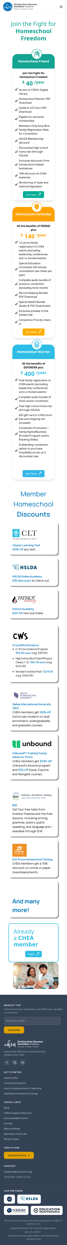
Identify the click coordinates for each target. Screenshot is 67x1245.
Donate (8, 1123)
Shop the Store (17, 1155)
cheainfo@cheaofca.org (18, 1171)
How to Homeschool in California (22, 1088)
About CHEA (11, 1078)
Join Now (31, 194)
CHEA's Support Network (18, 1113)
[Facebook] (7, 1062)
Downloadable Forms (16, 1118)
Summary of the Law (15, 1134)
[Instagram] (15, 1062)
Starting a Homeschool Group (21, 1093)
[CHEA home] (20, 7)
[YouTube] (23, 1062)
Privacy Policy (11, 1139)
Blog (6, 1107)
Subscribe (14, 1030)
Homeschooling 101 (15, 1083)
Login (31, 954)
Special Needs (12, 1128)
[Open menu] (61, 7)
